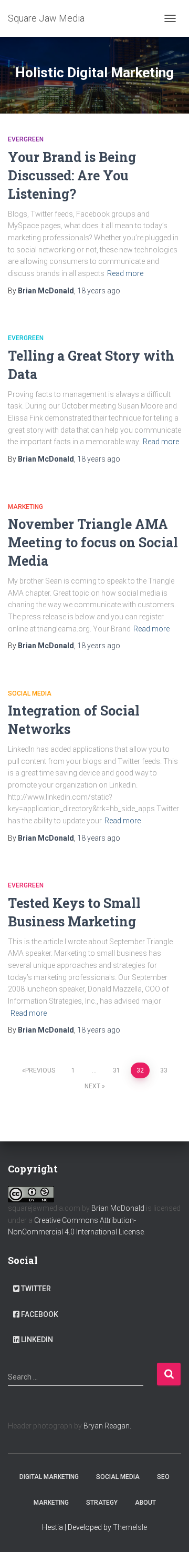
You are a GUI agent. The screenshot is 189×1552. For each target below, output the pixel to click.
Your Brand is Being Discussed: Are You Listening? (72, 175)
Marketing (25, 506)
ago (98, 291)
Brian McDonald (117, 1208)
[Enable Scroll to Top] (168, 1531)
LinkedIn (37, 1339)
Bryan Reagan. (107, 1426)
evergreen (26, 139)
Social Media (29, 693)
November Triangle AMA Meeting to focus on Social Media (93, 542)
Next (92, 1086)
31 (116, 1070)
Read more (125, 273)
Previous (40, 1070)
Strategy (102, 1502)
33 (163, 1070)
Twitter (36, 1288)
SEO (163, 1476)
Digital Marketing (49, 1476)
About (145, 1502)
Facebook (39, 1314)
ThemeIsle (130, 1527)
